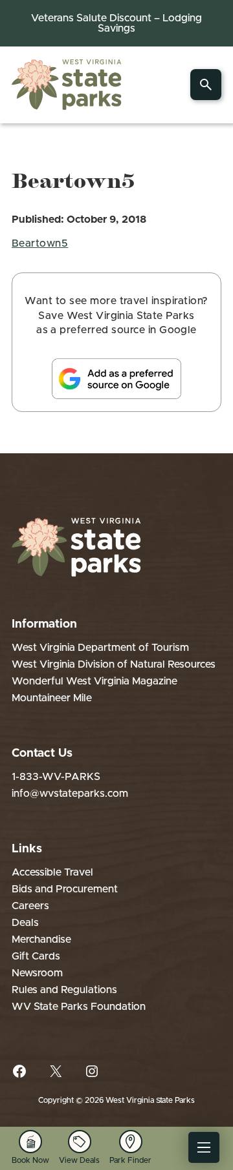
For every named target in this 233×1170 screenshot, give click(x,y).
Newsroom (37, 973)
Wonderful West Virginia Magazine (94, 681)
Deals (25, 923)
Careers (30, 906)
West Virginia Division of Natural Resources (114, 664)
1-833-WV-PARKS (56, 777)
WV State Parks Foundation (79, 1006)
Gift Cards (36, 956)
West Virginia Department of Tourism (100, 647)
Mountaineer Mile (52, 698)
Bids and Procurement (65, 889)
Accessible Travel (52, 872)
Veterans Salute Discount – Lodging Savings (116, 23)
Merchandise (41, 939)
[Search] (205, 84)
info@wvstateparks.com (70, 793)
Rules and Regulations (64, 990)
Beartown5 (40, 243)
